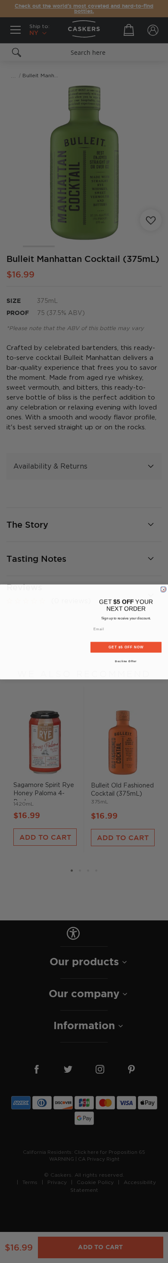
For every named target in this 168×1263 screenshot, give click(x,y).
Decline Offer (126, 660)
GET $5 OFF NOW (126, 647)
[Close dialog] (163, 589)
